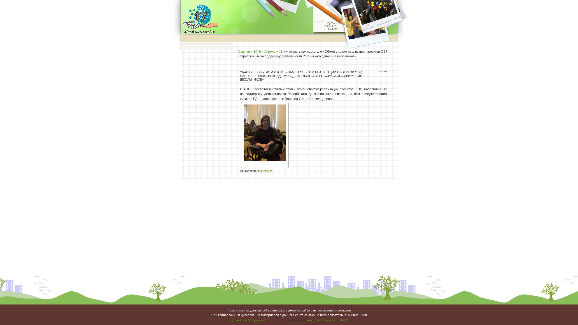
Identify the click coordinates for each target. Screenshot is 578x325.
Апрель (269, 51)
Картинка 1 (267, 171)
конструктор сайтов (321, 320)
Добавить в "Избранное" (248, 320)
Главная (244, 51)
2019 (257, 51)
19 (280, 51)
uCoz (344, 320)
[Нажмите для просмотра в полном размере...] (265, 134)
